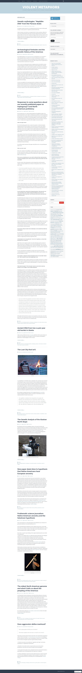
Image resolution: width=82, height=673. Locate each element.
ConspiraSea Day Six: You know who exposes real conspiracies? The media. (58, 158)
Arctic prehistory (31, 463)
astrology (57, 216)
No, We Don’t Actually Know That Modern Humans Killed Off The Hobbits (57, 141)
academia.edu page (23, 154)
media (46, 413)
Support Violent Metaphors (43, 1)
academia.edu (35, 77)
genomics (30, 580)
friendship (60, 227)
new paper (32, 334)
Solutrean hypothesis (28, 97)
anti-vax (55, 215)
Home (19, 1)
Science (19, 95)
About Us (23, 1)
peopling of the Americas (23, 619)
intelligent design (53, 233)
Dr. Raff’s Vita (29, 1)
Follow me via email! (56, 30)
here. (35, 523)
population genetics (59, 244)
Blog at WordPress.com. (61, 671)
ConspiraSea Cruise (58, 222)
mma (61, 237)
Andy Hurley (60, 211)
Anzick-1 (23, 618)
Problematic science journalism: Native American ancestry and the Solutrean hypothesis (31, 515)
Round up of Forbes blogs (56, 80)
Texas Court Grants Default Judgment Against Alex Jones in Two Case (57, 64)
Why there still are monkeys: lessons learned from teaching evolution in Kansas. (57, 183)
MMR (51, 238)
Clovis (29, 535)
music (56, 238)
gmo (59, 229)
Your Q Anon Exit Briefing (56, 81)
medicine (58, 235)
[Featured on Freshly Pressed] (55, 19)
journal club (23, 507)
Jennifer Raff (27, 26)
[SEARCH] (63, 1)
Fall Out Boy (56, 227)
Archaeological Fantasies (29, 56)
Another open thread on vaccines (57, 138)
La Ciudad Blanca (42, 413)
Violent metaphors (41, 7)
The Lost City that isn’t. (26, 350)
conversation (52, 224)
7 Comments (30, 424)
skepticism (57, 251)
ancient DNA (20, 96)
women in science (56, 256)
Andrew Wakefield (54, 211)
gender (36, 662)
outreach (21, 323)
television (58, 252)
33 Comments (31, 626)
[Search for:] (55, 202)
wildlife (51, 256)
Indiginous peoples (36, 413)
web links (61, 255)
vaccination (58, 253)
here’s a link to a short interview (34, 610)
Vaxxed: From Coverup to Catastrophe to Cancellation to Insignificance (56, 144)
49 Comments (32, 593)
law (63, 234)
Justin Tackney (41, 343)
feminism (33, 662)
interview (58, 233)
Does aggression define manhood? (31, 624)
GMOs (61, 229)
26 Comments (32, 111)
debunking (57, 225)
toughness (44, 662)
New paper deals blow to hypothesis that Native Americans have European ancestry (32, 471)
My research (44, 343)
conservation (52, 221)
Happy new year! (54, 69)
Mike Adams (53, 237)
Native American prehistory (33, 507)
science (24, 97)
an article (41, 392)
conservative (56, 221)
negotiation (54, 240)
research (54, 249)
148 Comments (31, 520)
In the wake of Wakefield (56, 92)
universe (60, 252)
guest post (36, 343)
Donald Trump (55, 226)
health (55, 230)
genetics (35, 463)
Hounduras (32, 413)
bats (54, 218)
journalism (57, 234)
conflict (61, 219)
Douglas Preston (28, 413)
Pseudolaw (52, 246)
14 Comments (31, 54)
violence (18, 663)
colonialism (23, 413)
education (59, 226)
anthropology (31, 322)
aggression (19, 662)
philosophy (52, 244)
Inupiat (42, 463)
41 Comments (32, 26)
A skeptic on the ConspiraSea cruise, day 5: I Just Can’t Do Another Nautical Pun (58, 164)
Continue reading (20, 41)
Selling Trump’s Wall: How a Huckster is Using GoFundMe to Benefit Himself (57, 72)
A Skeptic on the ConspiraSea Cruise (58, 134)
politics (54, 244)
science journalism (26, 581)
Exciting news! (54, 83)
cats (61, 218)
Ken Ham (60, 234)
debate (54, 225)
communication (42, 96)
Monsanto (53, 238)
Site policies (35, 1)
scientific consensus (38, 541)
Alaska (19, 343)
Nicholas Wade (58, 240)
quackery (59, 247)
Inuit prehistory (39, 463)
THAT (32, 392)
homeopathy (59, 230)
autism (52, 218)
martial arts (52, 235)
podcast (21, 97)
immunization (57, 232)
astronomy (60, 216)
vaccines (53, 255)
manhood (41, 662)
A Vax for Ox (54, 94)
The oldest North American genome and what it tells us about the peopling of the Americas (32, 588)
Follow (52, 40)
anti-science (58, 214)
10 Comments (31, 332)
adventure (52, 209)
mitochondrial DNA (36, 580)
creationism (57, 224)
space (55, 252)
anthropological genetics (25, 96)
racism (51, 249)
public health (52, 247)
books (56, 218)
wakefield (57, 255)
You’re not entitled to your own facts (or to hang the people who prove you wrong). (58, 108)
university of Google (53, 253)
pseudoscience (39, 507)
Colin (51, 219)
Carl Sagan (59, 218)
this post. (38, 87)
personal (60, 243)
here (28, 77)
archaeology (38, 96)
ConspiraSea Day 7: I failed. (56, 152)
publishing (24, 323)
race (62, 247)
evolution (30, 662)
